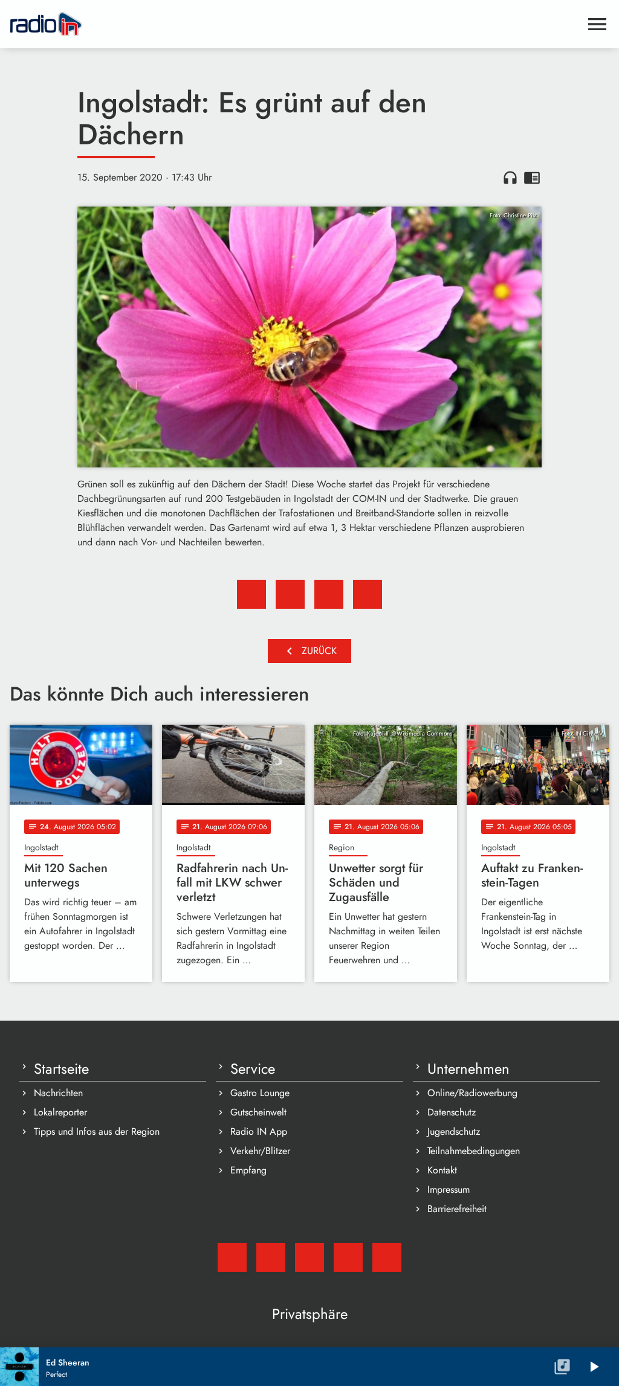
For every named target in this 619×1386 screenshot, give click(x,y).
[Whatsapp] (348, 1257)
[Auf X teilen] (290, 594)
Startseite (61, 1069)
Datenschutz (451, 1112)
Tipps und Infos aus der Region (97, 1131)
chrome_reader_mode (531, 177)
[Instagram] (309, 1257)
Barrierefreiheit (457, 1209)
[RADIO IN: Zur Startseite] (295, 24)
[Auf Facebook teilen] (251, 594)
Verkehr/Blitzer (260, 1151)
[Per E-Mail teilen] (367, 594)
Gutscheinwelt (258, 1112)
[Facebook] (270, 1257)
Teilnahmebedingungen (473, 1151)
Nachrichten (58, 1093)
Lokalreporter (60, 1112)
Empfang (248, 1170)
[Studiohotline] (386, 1257)
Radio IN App (258, 1131)
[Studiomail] (232, 1257)
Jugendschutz (453, 1131)
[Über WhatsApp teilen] (328, 594)
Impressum (448, 1189)
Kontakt (442, 1170)
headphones (510, 177)
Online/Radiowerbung (472, 1093)
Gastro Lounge (260, 1093)
